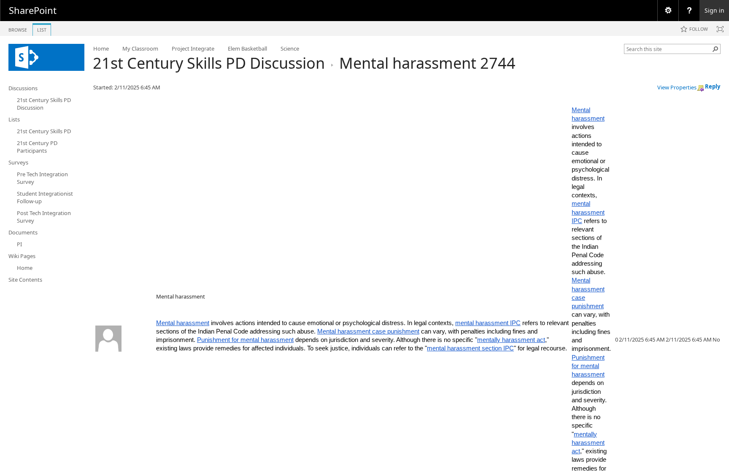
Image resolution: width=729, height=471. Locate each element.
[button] (715, 49)
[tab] (18, 28)
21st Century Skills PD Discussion (209, 63)
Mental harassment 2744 (427, 63)
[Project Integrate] (46, 57)
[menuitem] (667, 10)
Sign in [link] (714, 10)
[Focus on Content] (720, 29)
